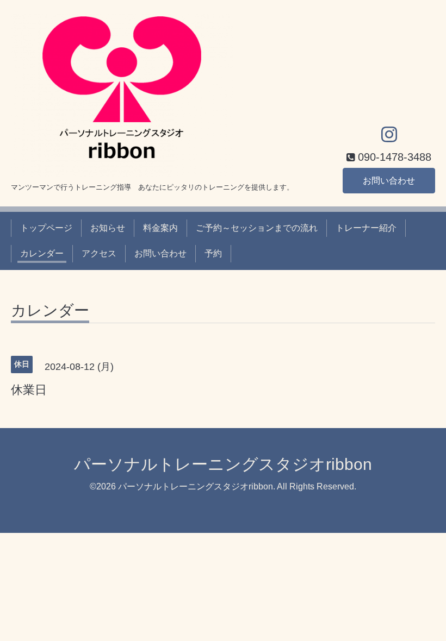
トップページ (46, 227)
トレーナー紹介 (366, 227)
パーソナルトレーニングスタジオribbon (223, 464)
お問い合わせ (389, 180)
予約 (213, 253)
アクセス (99, 253)
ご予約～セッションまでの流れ (257, 227)
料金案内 (160, 227)
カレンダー (42, 253)
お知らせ (107, 227)
